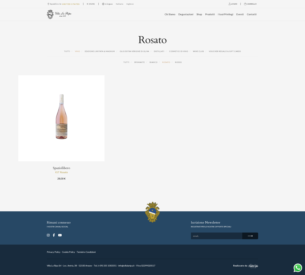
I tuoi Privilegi (225, 14)
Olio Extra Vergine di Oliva (134, 51)
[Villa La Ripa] (62, 14)
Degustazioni (185, 14)
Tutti (67, 51)
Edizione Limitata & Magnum (99, 51)
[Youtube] (60, 235)
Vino (77, 51)
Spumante (139, 62)
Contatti (252, 14)
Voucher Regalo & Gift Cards (224, 51)
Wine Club (198, 51)
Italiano (119, 4)
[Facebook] (54, 235)
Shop (199, 14)
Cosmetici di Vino (178, 51)
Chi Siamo (170, 14)
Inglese (130, 4)
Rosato (166, 62)
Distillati (158, 51)
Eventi (240, 14)
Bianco (153, 62)
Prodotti (210, 14)
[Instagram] (48, 235)
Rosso (178, 62)
